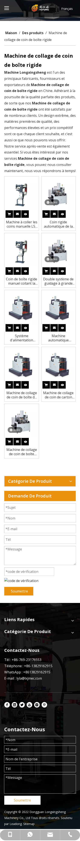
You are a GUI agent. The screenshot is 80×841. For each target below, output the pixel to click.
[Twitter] (22, 705)
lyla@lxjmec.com (29, 678)
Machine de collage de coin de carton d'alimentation (58, 395)
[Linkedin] (14, 705)
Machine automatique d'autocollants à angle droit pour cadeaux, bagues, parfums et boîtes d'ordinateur (58, 338)
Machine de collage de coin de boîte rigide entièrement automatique (21, 452)
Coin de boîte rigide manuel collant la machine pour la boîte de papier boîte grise (21, 281)
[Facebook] (7, 705)
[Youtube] (29, 705)
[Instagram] (37, 705)
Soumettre (19, 591)
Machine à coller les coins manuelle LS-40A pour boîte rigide (21, 224)
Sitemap (29, 824)
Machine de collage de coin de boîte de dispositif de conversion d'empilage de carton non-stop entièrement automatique (21, 395)
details (28, 213)
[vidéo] (58, 193)
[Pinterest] (44, 705)
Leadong (16, 824)
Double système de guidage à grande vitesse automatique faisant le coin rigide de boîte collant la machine (58, 281)
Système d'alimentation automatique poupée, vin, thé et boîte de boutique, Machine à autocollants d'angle (21, 338)
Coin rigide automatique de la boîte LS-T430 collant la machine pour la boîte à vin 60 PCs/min (58, 224)
